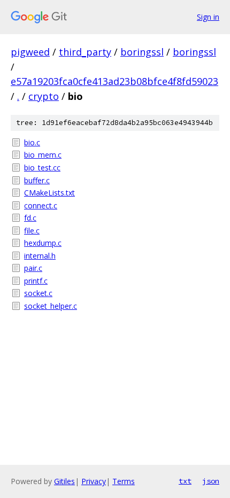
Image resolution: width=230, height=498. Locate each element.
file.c (32, 230)
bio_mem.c (43, 155)
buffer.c (37, 180)
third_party (85, 51)
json (210, 481)
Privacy (93, 481)
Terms (123, 481)
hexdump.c (43, 243)
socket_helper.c (50, 306)
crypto (43, 96)
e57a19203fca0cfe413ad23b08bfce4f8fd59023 (114, 81)
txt (185, 481)
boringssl (142, 51)
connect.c (40, 205)
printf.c (36, 281)
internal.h (40, 256)
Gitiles (64, 481)
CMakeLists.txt (49, 193)
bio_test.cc (42, 167)
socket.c (38, 293)
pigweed (30, 51)
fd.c (30, 218)
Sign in (208, 17)
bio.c (32, 142)
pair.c (33, 268)
